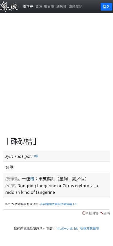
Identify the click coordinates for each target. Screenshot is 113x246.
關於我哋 (75, 6)
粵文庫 (49, 6)
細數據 (61, 6)
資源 (38, 6)
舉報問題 (91, 213)
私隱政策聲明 (89, 228)
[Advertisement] (56, 78)
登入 (106, 6)
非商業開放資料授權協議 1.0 (58, 204)
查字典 (28, 6)
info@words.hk (67, 228)
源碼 (107, 213)
